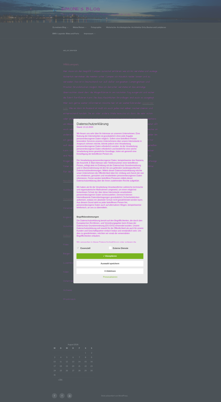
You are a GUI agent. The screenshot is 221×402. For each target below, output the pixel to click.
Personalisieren (110, 277)
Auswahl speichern (110, 263)
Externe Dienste (120, 248)
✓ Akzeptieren (110, 256)
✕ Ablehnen (110, 271)
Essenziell (85, 248)
